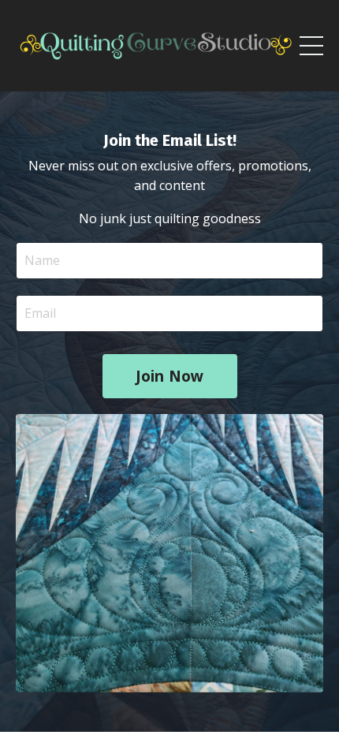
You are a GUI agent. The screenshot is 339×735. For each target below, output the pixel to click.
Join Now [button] (170, 375)
